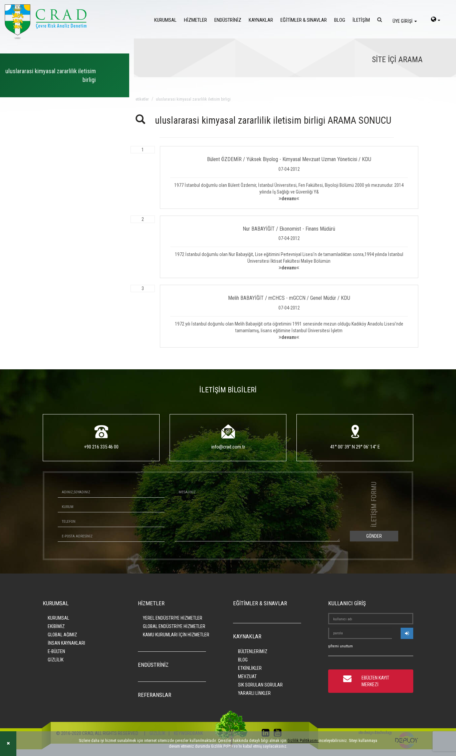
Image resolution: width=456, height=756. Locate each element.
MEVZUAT (247, 676)
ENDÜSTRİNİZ (227, 20)
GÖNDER (374, 536)
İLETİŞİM (361, 20)
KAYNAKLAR (261, 20)
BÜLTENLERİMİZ (252, 651)
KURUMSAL (165, 20)
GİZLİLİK (55, 659)
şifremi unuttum (340, 646)
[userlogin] (407, 633)
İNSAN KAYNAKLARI (66, 643)
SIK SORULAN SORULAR (260, 684)
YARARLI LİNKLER (254, 693)
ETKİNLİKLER (250, 668)
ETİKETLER (142, 99)
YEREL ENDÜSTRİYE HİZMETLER (172, 618)
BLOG (339, 20)
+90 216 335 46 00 (101, 447)
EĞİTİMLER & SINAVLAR (303, 20)
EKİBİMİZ (56, 626)
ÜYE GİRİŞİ (403, 21)
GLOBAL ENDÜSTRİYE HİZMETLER (174, 626)
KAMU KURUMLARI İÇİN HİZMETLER (176, 634)
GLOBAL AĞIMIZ (62, 634)
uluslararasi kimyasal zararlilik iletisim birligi (193, 99)
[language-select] (436, 20)
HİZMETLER (195, 20)
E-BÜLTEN (56, 651)
